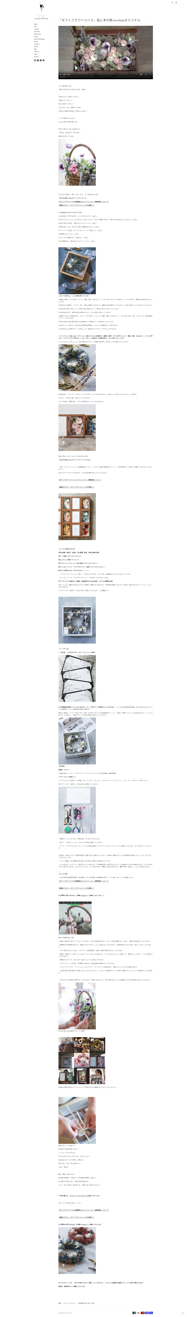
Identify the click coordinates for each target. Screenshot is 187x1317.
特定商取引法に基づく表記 (86, 1303)
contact (84, 895)
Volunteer (37, 44)
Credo (35, 54)
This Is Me (37, 31)
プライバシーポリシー (70, 1303)
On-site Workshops (39, 39)
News (45, 26)
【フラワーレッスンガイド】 (78, 1195)
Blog (45, 49)
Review (36, 46)
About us (36, 51)
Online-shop (45, 34)
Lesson (36, 36)
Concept (36, 29)
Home (35, 24)
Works (45, 41)
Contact (36, 56)
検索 (59, 1303)
